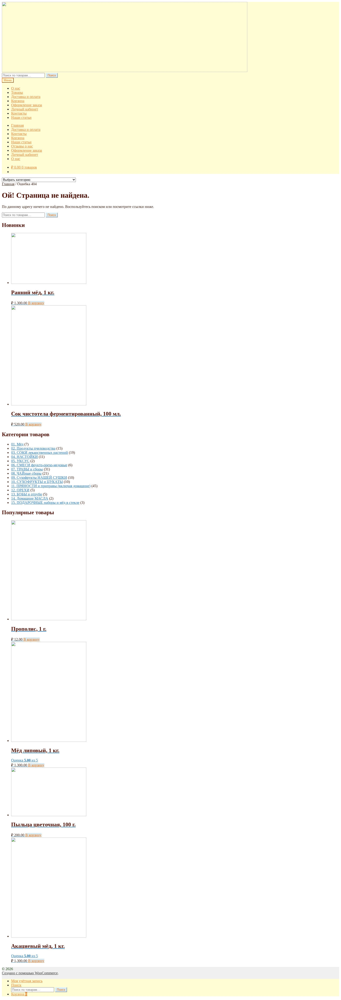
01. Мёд (17, 444)
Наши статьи (21, 117)
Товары (17, 92)
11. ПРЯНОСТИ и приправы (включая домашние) (50, 486)
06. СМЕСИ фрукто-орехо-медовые (39, 465)
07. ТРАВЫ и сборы (27, 469)
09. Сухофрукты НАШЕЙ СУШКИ (39, 478)
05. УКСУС (20, 461)
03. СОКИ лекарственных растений (39, 453)
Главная (17, 125)
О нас (15, 88)
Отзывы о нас (22, 146)
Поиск (52, 75)
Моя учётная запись (26, 981)
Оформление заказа (26, 105)
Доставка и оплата (25, 97)
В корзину (36, 303)
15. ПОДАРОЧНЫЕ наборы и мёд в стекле (45, 503)
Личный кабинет (24, 109)
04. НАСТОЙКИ (24, 457)
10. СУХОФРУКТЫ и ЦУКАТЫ (37, 482)
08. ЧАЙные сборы (26, 473)
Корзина (17, 101)
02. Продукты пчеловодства (33, 448)
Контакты (19, 113)
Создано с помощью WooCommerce (30, 973)
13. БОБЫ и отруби (26, 494)
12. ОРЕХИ (20, 490)
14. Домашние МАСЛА (29, 498)
